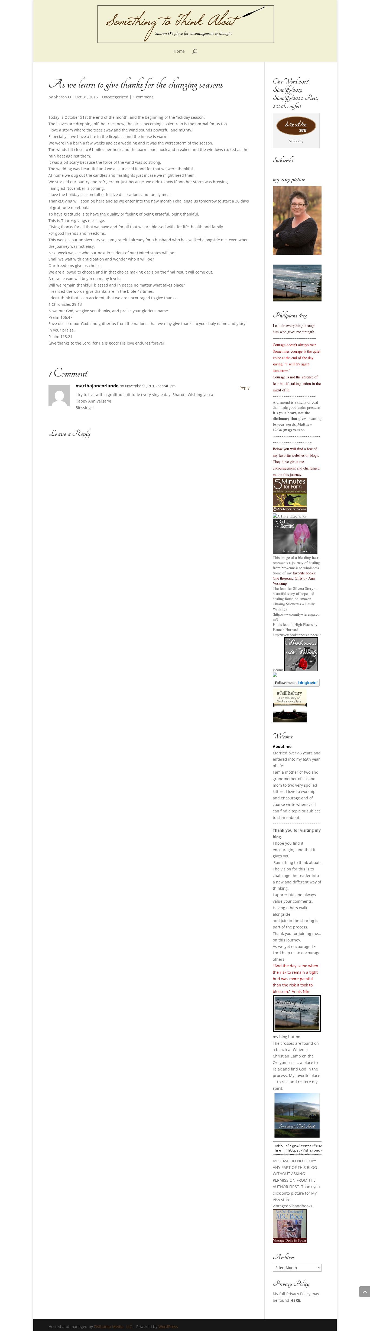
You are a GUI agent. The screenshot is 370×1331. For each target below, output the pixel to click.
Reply (244, 387)
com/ (279, 669)
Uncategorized (115, 96)
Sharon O (62, 96)
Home (179, 51)
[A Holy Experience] (290, 516)
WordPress (168, 1326)
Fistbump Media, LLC (113, 1326)
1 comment (143, 96)
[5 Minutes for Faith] (290, 510)
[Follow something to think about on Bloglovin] (296, 685)
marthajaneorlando (97, 386)
